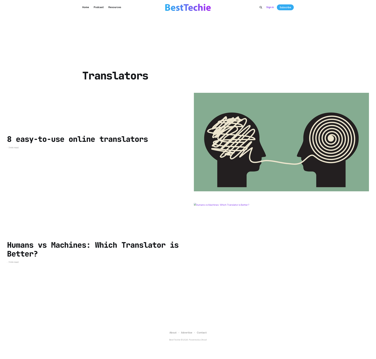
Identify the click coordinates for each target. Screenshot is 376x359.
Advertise (186, 332)
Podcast (99, 7)
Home (85, 7)
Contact (202, 332)
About (173, 332)
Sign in (270, 7)
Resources (114, 7)
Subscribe (285, 7)
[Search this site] (261, 7)
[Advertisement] (188, 36)
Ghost (204, 339)
